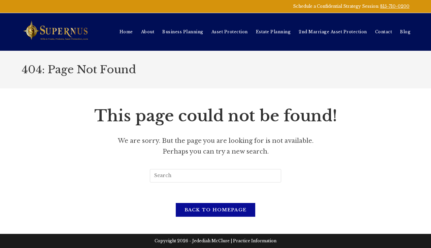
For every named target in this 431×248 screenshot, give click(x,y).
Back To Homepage (216, 210)
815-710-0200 (394, 6)
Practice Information (254, 240)
